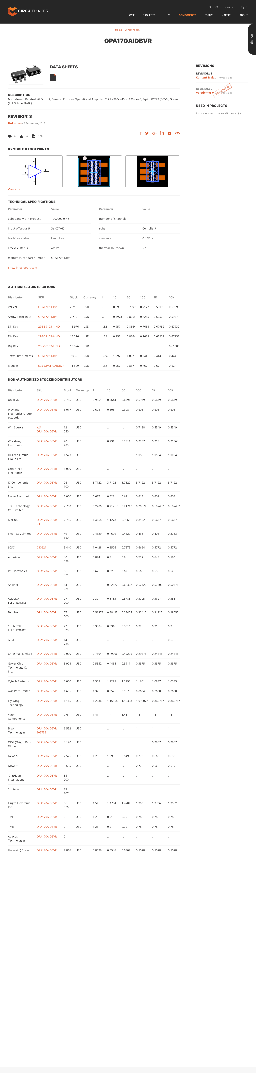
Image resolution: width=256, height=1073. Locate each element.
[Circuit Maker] (28, 11)
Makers (226, 15)
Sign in (244, 7)
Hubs (167, 15)
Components (187, 15)
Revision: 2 (204, 88)
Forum (208, 15)
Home (131, 15)
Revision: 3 (204, 73)
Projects (149, 15)
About (244, 15)
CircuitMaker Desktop (221, 7)
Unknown (15, 123)
